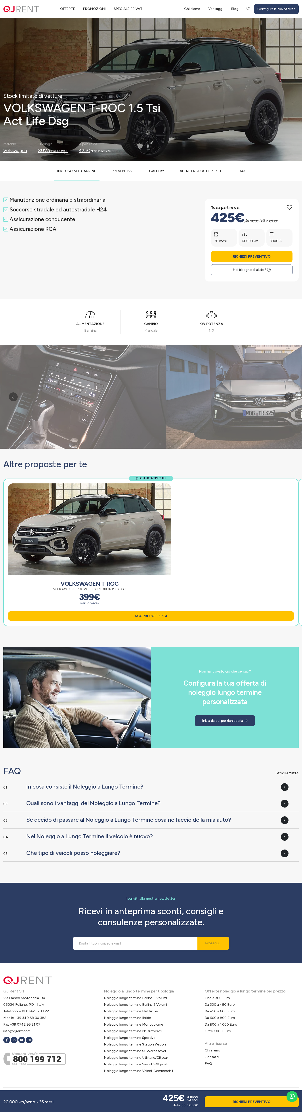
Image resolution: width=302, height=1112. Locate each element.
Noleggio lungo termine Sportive (129, 1038)
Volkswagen (15, 150)
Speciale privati (128, 9)
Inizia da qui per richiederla (223, 721)
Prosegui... (213, 943)
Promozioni (94, 9)
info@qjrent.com (17, 1031)
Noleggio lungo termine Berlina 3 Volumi (135, 1004)
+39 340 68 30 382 (30, 1018)
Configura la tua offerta (276, 9)
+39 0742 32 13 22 (34, 1011)
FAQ (241, 171)
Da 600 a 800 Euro (220, 1018)
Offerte (67, 9)
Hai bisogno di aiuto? (250, 270)
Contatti (212, 1057)
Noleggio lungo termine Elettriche (131, 1011)
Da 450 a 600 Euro (220, 1011)
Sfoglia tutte (287, 773)
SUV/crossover (53, 150)
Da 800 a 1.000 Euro (221, 1024)
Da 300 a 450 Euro (220, 1004)
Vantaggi (215, 9)
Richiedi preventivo (252, 256)
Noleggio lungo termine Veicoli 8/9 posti (136, 1064)
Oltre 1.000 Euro (218, 1031)
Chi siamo (192, 9)
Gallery (156, 171)
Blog (235, 9)
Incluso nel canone (76, 171)
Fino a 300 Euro (217, 998)
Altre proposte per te (201, 171)
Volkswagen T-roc (90, 583)
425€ (84, 150)
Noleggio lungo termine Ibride (127, 1018)
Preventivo (123, 171)
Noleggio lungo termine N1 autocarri (133, 1031)
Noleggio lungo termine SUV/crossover (135, 1051)
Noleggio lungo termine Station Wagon (135, 1044)
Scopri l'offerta (151, 616)
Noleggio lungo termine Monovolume (133, 1024)
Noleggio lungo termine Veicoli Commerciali (138, 1071)
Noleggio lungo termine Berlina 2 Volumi (135, 998)
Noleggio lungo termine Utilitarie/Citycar (136, 1057)
